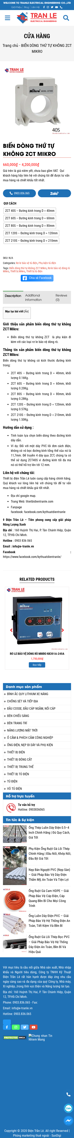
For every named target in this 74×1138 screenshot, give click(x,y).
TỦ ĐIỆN (12, 781)
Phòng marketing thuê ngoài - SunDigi (37, 1135)
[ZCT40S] (37, 101)
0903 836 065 (23, 541)
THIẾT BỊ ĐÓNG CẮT (19, 759)
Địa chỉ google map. (23, 496)
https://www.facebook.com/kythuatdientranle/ (32, 557)
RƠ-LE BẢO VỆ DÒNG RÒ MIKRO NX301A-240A (37, 654)
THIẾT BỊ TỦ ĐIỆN (18, 774)
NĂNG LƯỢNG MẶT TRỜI (22, 730)
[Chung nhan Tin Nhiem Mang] (40, 1037)
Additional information (33, 297)
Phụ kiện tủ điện (47, 263)
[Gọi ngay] (61, 7)
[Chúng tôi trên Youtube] (56, 7)
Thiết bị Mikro (17, 271)
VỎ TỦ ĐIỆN (14, 789)
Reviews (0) (61, 297)
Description (13, 295)
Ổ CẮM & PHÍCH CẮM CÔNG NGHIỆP (30, 738)
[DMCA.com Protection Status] (15, 1038)
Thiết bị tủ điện (34, 271)
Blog (26, 7)
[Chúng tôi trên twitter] (52, 7)
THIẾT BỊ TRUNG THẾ (20, 767)
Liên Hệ (35, 7)
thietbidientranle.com (39, 501)
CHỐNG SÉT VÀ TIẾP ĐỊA (22, 701)
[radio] (30, 211)
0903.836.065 (21, 1002)
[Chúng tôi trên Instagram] (48, 7)
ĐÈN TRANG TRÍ (17, 723)
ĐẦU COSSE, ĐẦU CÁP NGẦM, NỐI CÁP (31, 708)
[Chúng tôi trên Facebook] (44, 7)
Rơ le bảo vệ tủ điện (26, 263)
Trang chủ (10, 45)
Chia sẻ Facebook (40, 278)
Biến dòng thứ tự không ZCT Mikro (28, 268)
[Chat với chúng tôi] (68, 1121)
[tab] (13, 297)
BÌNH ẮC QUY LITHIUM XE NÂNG (27, 694)
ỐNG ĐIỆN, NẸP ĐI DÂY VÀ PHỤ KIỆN (30, 745)
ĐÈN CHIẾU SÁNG (18, 716)
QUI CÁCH (10, 203)
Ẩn (26, 311)
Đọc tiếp (37, 664)
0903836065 (37, 809)
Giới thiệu (16, 7)
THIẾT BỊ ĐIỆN (16, 752)
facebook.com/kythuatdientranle (45, 512)
